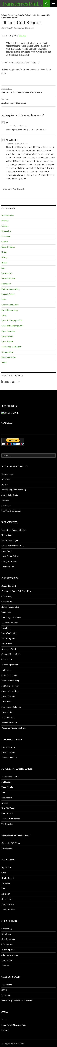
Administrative (7, 215)
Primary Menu (53, 3)
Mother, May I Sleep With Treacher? (16, 1000)
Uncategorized (7, 352)
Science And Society (9, 305)
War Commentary (8, 357)
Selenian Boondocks (9, 686)
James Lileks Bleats (9, 495)
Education (5, 236)
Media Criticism (8, 278)
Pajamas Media (7, 904)
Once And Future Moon (11, 654)
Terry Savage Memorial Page (13, 1025)
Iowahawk (5, 995)
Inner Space (6, 612)
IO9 (3, 792)
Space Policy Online (9, 556)
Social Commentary (39, 15)
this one (22, 35)
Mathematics (6, 273)
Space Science (7, 341)
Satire (3, 299)
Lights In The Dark (9, 623)
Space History (7, 336)
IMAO (4, 990)
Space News (6, 551)
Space (3, 315)
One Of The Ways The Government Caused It (21, 90)
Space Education (8, 331)
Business (4, 221)
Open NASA (6, 659)
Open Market (6, 899)
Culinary (5, 226)
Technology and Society (11, 347)
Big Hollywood (7, 867)
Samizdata (5, 506)
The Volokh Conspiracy (11, 511)
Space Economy (8, 696)
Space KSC (6, 702)
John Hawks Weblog (9, 955)
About (4, 1020)
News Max (5, 894)
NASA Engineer (8, 638)
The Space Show (8, 567)
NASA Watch (7, 644)
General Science (8, 247)
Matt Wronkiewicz (9, 633)
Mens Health (11, 140)
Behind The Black (8, 586)
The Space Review (9, 561)
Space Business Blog (9, 691)
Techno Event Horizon (10, 819)
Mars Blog (5, 628)
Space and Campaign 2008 (12, 326)
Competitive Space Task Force (14, 530)
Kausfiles (5, 500)
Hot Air (4, 484)
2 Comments (29, 28)
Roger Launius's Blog (10, 680)
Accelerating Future (9, 777)
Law (3, 268)
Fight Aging (6, 782)
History (4, 257)
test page (5, 1030)
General (4, 242)
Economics (6, 231)
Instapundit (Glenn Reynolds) (13, 490)
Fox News (5, 883)
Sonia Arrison (7, 813)
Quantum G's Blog (9, 675)
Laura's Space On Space (11, 617)
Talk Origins (6, 960)
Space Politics (7, 712)
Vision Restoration (9, 723)
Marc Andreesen (8, 747)
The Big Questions (9, 757)
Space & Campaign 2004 (11, 320)
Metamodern (6, 798)
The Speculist (7, 824)
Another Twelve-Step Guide (13, 101)
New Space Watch (8, 649)
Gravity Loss (6, 602)
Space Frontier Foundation (12, 546)
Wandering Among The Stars (13, 728)
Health (4, 252)
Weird (14, 18)
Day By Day (6, 985)
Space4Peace (6, 848)
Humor (4, 263)
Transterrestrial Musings (22, 3)
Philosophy (6, 284)
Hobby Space (6, 535)
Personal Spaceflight (9, 665)
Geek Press (6, 934)
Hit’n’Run (5, 479)
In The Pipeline (7, 950)
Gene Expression (8, 939)
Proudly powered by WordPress (12, 1043)
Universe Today (7, 717)
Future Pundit (7, 787)
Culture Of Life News (10, 843)
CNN (3, 873)
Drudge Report (7, 878)
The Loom (5, 965)
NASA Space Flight (9, 540)
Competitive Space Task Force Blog (16, 591)
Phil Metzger (6, 670)
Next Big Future (8, 808)
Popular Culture (24, 15)
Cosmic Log (6, 596)
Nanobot (4, 803)
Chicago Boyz (7, 474)
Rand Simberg (19, 28)
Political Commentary (9, 15)
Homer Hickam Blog (10, 607)
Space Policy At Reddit (11, 707)
